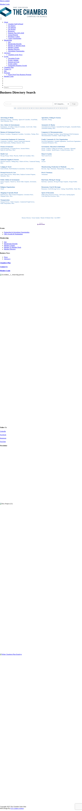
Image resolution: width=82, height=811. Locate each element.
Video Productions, (5, 121)
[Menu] (1, 19)
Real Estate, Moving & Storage (51, 180)
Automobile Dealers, (76, 127)
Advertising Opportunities (16, 51)
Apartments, (50, 181)
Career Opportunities (14, 38)
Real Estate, (44, 181)
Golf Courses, (62, 194)
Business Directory (26, 218)
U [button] (56, 108)
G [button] (29, 108)
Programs (7, 73)
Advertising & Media (6, 118)
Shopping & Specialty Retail (9, 193)
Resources (11, 31)
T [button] (54, 108)
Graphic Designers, (62, 135)
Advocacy (7, 53)
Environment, (33, 181)
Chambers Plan (9, 67)
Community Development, (48, 143)
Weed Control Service (47, 155)
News (6, 257)
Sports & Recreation (48, 193)
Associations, (27, 134)
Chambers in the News (15, 55)
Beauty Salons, (16, 174)
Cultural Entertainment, (5, 128)
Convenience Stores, (28, 194)
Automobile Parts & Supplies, (63, 127)
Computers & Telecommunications (52, 132)
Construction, (3, 141)
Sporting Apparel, (70, 194)
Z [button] (66, 108)
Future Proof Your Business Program (19, 74)
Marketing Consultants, (6, 119)
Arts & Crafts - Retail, (31, 127)
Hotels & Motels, (4, 168)
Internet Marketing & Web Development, (69, 134)
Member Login (5, 4)
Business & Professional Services (10, 132)
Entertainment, (3, 127)
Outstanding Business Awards (17, 65)
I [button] (33, 108)
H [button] (31, 108)
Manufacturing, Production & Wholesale (54, 167)
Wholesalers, (54, 168)
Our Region (12, 29)
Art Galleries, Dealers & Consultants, (17, 127)
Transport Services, (5, 202)
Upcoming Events (13, 58)
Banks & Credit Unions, (6, 150)
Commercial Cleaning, (34, 161)
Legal (43, 159)
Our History (12, 26)
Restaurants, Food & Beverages (51, 187)
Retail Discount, (4, 194)
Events (6, 56)
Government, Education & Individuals (53, 146)
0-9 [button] (15, 108)
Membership (8, 40)
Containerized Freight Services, (27, 202)
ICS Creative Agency (17, 808)
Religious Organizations (7, 187)
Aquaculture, (45, 119)
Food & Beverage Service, (54, 189)
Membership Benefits (15, 44)
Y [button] (64, 108)
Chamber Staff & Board (15, 24)
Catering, (63, 189)
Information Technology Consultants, (50, 134)
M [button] (41, 108)
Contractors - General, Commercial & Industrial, (18, 141)
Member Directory (14, 49)
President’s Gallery (14, 36)
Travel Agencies (30, 168)
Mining (50, 119)
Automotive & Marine (48, 125)
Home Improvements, (5, 143)
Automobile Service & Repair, (49, 127)
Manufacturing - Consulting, (64, 168)
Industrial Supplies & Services (9, 159)
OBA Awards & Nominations (13, 234)
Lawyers (44, 161)
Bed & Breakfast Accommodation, (17, 168)
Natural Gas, (13, 181)
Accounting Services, (15, 148)
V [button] (58, 108)
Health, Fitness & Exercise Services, (50, 194)
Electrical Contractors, (5, 161)
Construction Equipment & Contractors (12, 139)
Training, (33, 134)
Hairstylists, (3, 176)
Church (2, 189)
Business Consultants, (5, 134)
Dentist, (11, 155)
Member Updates (13, 47)
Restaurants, (44, 189)
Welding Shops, (15, 161)
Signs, (48, 168)
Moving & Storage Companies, (61, 181)
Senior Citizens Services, (6, 174)
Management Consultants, (18, 134)
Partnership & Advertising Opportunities (16, 232)
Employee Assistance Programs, (28, 174)
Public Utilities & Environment (10, 180)
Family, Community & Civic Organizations (55, 139)
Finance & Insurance (6, 146)
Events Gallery (12, 64)
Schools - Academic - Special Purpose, (51, 150)
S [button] (52, 108)
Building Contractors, (16, 143)
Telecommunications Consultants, (49, 135)
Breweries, (44, 168)
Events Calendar (13, 60)
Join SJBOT (57, 218)
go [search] (74, 104)
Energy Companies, (5, 181)
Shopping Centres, (4, 196)
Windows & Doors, (24, 161)
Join (9, 42)
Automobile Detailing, (47, 128)
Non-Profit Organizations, (48, 141)
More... (12, 121)
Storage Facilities (73, 181)
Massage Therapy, (4, 155)
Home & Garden (47, 154)
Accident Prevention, (65, 150)
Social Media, (34, 119)
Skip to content (5, 1)
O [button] (45, 108)
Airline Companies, (14, 202)
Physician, (16, 155)
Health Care (4, 154)
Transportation (5, 200)
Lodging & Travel (5, 167)
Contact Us (7, 69)
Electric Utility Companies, (23, 181)
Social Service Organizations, (74, 141)
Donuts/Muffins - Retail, (71, 189)
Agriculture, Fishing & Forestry (51, 118)
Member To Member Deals (16, 46)
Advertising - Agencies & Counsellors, (21, 119)
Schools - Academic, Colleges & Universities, (52, 148)
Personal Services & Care (8, 172)
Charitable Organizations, (60, 141)
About (6, 22)
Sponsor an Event (13, 62)
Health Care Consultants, (25, 155)
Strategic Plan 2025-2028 (16, 33)
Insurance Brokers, (25, 148)
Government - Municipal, (70, 148)
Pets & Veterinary (47, 172)
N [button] (43, 108)
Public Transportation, (5, 203)
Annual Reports (13, 35)
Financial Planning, (5, 148)
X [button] (62, 108)
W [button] (60, 108)
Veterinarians (45, 174)
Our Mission (12, 27)
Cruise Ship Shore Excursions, (49, 196)
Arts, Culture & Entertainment (10, 125)
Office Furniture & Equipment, (16, 194)
